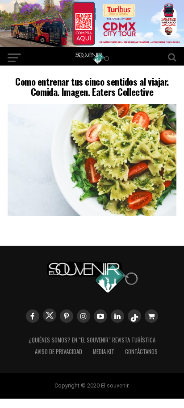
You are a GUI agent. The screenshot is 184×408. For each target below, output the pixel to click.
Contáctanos (141, 351)
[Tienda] (151, 316)
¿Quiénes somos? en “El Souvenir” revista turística (92, 340)
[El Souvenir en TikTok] (134, 316)
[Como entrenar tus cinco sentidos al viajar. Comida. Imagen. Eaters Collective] (92, 213)
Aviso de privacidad (58, 351)
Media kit (103, 351)
